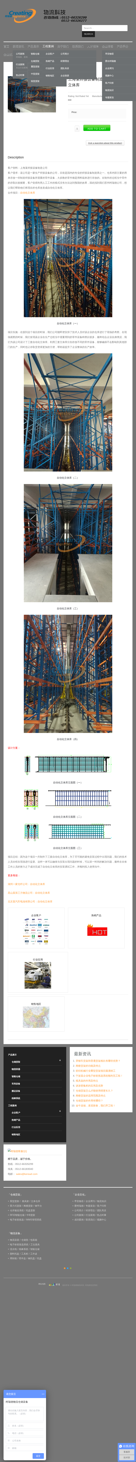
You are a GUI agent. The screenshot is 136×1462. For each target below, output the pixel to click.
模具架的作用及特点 (87, 1074)
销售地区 (16, 1128)
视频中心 (101, 1213)
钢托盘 (31, 1252)
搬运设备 (16, 1085)
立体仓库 (35, 1195)
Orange (64, 1262)
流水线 (13, 1243)
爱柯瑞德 (79, 1199)
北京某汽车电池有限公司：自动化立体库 (30, 895)
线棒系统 (16, 1092)
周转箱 (13, 1252)
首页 (6, 40)
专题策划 (90, 1199)
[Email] (69, 94)
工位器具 (35, 1238)
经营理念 (65, 55)
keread (46, 16)
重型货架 (14, 1195)
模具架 (25, 1195)
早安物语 (79, 1195)
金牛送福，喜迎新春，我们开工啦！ (95, 1099)
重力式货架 (15, 1199)
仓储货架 (16, 1056)
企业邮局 (9, 48)
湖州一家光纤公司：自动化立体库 (26, 878)
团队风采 (65, 62)
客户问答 (101, 1199)
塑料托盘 (14, 1247)
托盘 (39, 1252)
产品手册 (122, 40)
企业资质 (65, 69)
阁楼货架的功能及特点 (88, 1059)
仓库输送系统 (17, 1204)
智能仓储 (16, 1070)
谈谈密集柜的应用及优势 (89, 1079)
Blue (67, 1262)
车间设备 (16, 1077)
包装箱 (33, 1234)
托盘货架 (30, 1204)
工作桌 (33, 1247)
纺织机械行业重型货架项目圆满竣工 (95, 1064)
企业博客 (107, 40)
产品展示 (33, 40)
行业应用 (16, 1121)
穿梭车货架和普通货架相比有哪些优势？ (98, 1054)
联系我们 (78, 40)
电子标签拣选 (17, 1213)
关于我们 (63, 40)
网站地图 (42, 1278)
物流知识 (101, 1195)
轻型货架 (35, 75)
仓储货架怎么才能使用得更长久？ (94, 1084)
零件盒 (22, 1252)
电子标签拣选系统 (18, 1238)
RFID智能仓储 (17, 1209)
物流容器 (16, 1063)
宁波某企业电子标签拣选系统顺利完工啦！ (99, 1069)
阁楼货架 (28, 1199)
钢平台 (38, 1199)
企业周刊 (90, 1195)
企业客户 (16, 1106)
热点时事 (101, 1209)
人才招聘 (92, 40)
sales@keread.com (27, 1167)
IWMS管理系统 (33, 1213)
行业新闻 (90, 1209)
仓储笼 (24, 1234)
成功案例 (79, 1213)
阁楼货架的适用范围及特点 (91, 1089)
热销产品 (16, 1114)
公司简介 (65, 48)
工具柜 (24, 1247)
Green (70, 1262)
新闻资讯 (18, 40)
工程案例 (48, 40)
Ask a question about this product (105, 137)
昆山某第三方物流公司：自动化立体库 (29, 886)
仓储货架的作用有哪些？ (89, 1094)
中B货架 (31, 1209)
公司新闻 (79, 1209)
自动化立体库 (27, 186)
